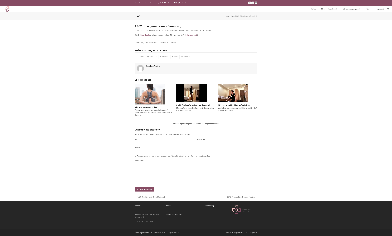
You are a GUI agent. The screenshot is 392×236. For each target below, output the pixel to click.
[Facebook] (249, 3)
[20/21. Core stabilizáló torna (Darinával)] (233, 93)
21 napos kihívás (183, 30)
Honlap (137, 148)
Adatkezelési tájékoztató (234, 233)
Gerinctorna (194, 30)
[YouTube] (256, 3)
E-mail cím (201, 139)
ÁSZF (246, 233)
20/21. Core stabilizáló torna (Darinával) (234, 105)
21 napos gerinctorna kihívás (146, 43)
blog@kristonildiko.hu (174, 214)
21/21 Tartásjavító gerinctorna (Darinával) (193, 105)
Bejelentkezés (145, 35)
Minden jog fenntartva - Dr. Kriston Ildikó (148, 233)
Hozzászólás (140, 161)
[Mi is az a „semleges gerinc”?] (150, 94)
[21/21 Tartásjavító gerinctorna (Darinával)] (191, 93)
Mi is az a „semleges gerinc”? (146, 107)
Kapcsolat (254, 233)
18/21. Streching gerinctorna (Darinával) (150, 197)
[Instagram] (252, 3)
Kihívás (173, 43)
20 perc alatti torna (171, 30)
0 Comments (207, 30)
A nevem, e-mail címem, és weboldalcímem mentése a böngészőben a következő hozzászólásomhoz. (173, 156)
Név (137, 139)
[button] (388, 9)
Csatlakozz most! (191, 35)
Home (227, 16)
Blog (232, 16)
